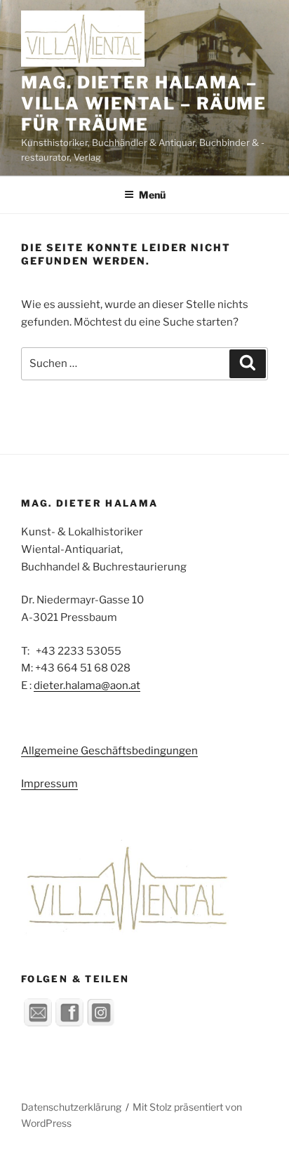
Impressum (49, 783)
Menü (152, 195)
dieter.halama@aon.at (87, 685)
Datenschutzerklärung (71, 1107)
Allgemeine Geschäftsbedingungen (109, 750)
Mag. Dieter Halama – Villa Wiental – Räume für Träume (144, 103)
